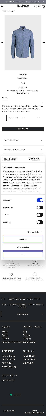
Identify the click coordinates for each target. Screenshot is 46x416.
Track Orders (29, 342)
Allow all (23, 239)
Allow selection (23, 247)
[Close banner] (42, 159)
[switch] (40, 207)
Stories (5, 335)
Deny (23, 255)
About (4, 332)
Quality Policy (8, 380)
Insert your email (23, 314)
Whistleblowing (9, 367)
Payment (27, 335)
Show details (33, 232)
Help (25, 332)
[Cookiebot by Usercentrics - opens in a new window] (29, 159)
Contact (5, 339)
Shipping (27, 339)
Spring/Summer (23, 78)
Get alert (23, 129)
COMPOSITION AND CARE (14, 150)
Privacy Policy (8, 356)
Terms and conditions (11, 342)
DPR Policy (7, 363)
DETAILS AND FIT (11, 140)
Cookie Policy (8, 360)
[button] (2, 2)
